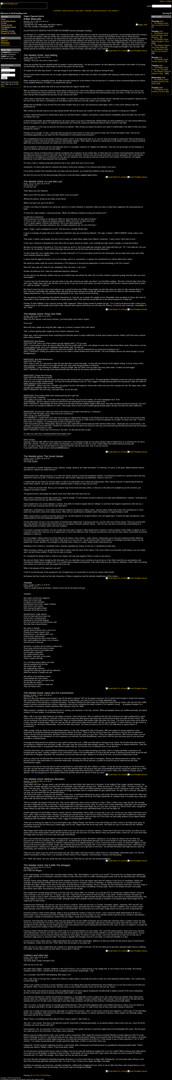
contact (168, 1)
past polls (79, 11)
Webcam (4, 41)
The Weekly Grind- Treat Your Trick (160, 68)
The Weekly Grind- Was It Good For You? (160, 24)
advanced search (100, 11)
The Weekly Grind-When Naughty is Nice (160, 40)
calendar (88, 11)
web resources (68, 11)
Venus (36, 23)
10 (45, 1075)
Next (48, 1075)
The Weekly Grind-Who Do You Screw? (160, 50)
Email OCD (5, 45)
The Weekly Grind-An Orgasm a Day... (161, 72)
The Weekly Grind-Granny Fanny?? (160, 60)
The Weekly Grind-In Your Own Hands (161, 46)
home (162, 1)
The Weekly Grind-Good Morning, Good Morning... (160, 35)
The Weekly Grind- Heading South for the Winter (160, 82)
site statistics (113, 11)
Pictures (5, 43)
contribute (57, 11)
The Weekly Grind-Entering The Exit (160, 91)
